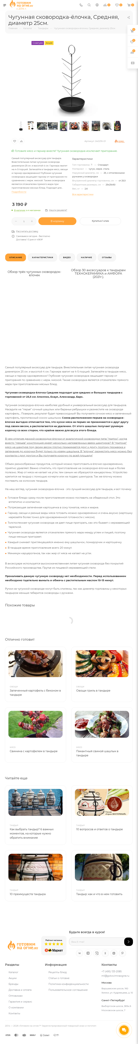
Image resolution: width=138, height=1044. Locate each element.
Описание (15, 257)
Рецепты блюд (57, 972)
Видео (67, 257)
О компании (16, 1007)
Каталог (13, 972)
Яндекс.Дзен (113, 953)
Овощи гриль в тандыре (93, 690)
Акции (13, 978)
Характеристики (42, 257)
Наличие (86, 257)
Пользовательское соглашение (68, 989)
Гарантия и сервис (20, 1001)
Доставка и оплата (20, 989)
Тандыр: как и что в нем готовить (99, 894)
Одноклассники (105, 953)
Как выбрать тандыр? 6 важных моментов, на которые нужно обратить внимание (32, 833)
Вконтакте (79, 953)
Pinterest (122, 953)
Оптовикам (16, 995)
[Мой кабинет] (97, 5)
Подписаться (128, 942)
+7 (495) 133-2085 (111, 971)
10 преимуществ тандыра (28, 894)
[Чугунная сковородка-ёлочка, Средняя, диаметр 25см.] (69, 79)
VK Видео (88, 953)
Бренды (13, 984)
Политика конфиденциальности (68, 984)
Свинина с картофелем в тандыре (34, 751)
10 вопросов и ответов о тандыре (99, 829)
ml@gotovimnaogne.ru (115, 975)
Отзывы (107, 257)
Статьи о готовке (59, 978)
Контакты (14, 1013)
